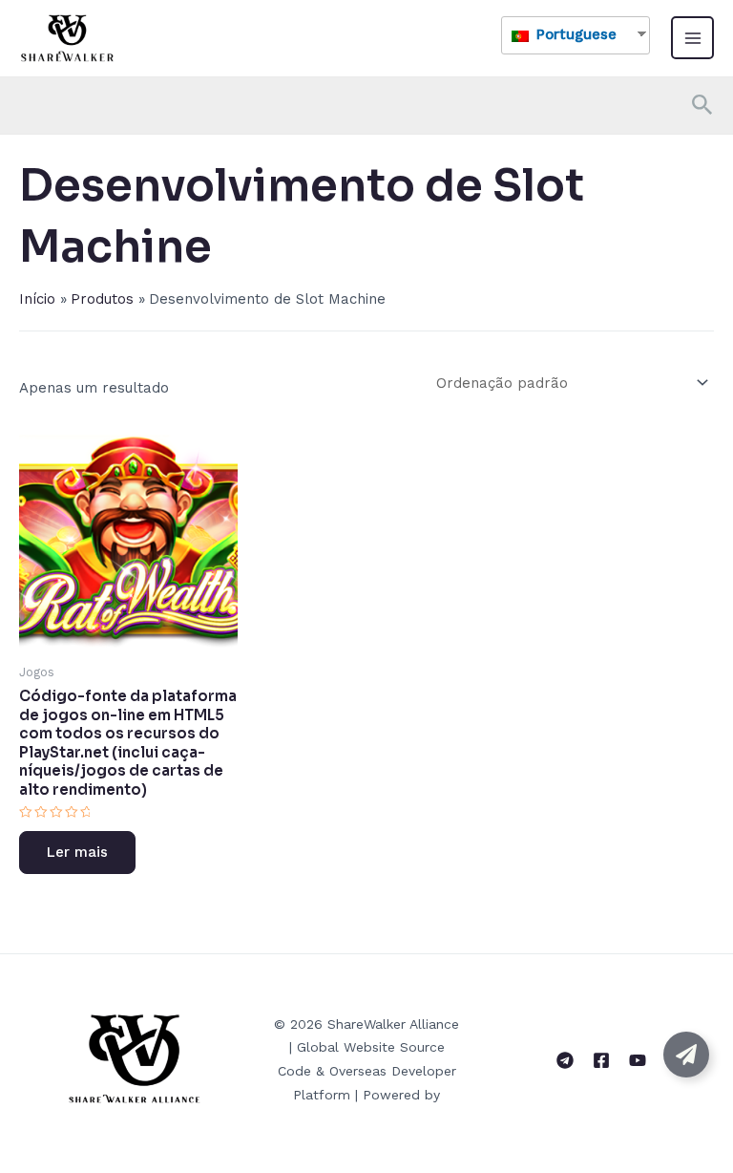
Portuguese (574, 34)
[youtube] (637, 1060)
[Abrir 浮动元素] (686, 1054)
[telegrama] (565, 1060)
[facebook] (601, 1060)
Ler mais (77, 852)
